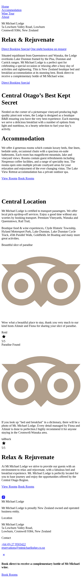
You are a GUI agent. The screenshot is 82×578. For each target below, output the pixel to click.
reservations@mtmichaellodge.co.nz (23, 547)
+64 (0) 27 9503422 (14, 544)
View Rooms (9, 178)
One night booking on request (48, 49)
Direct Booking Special (16, 49)
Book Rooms (26, 178)
